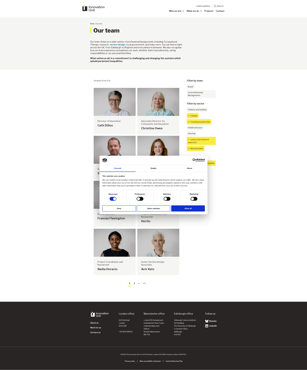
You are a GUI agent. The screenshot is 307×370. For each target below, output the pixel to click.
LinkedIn (213, 326)
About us (94, 323)
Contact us (95, 332)
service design (117, 44)
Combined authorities (200, 122)
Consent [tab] (117, 168)
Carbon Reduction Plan (174, 361)
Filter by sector (195, 103)
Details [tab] (153, 168)
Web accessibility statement (150, 361)
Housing (191, 133)
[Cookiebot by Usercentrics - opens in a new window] (194, 160)
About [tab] (189, 168)
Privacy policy (130, 361)
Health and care (195, 128)
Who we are (175, 11)
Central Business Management (195, 94)
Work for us (95, 328)
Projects (208, 11)
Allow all (188, 208)
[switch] (140, 199)
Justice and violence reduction (198, 141)
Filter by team (195, 80)
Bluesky (213, 321)
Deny (119, 208)
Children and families (197, 110)
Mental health (196, 148)
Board (190, 87)
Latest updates (203, 6)
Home (92, 24)
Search (220, 6)
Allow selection (153, 208)
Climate (194, 116)
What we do (193, 11)
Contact (220, 11)
